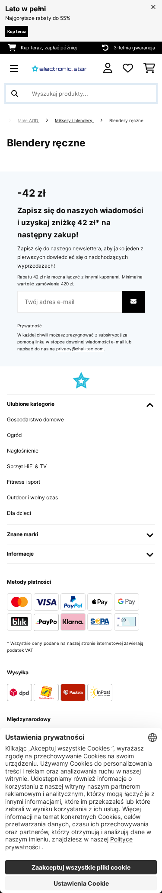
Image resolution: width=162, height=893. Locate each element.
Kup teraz (16, 31)
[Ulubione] (128, 68)
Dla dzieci (19, 513)
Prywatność (29, 326)
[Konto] (107, 68)
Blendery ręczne (127, 120)
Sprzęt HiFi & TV (27, 466)
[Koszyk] (149, 68)
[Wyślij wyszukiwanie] (14, 93)
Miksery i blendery (74, 120)
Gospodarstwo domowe (35, 419)
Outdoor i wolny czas (32, 497)
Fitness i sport (23, 482)
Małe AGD (28, 120)
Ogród (14, 435)
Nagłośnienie (22, 450)
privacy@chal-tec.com (80, 348)
